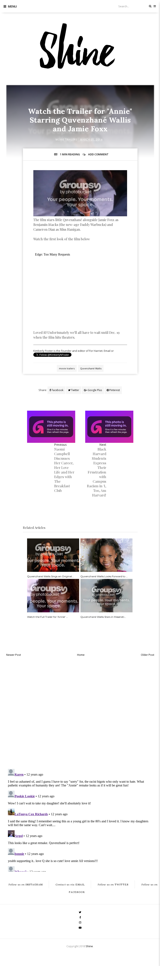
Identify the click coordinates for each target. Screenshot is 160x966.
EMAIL (70, 884)
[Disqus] (80, 711)
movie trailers (66, 139)
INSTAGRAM (26, 884)
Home (81, 655)
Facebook (57, 390)
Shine (89, 946)
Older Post (147, 655)
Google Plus (94, 390)
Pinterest (114, 390)
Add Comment (98, 154)
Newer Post (13, 655)
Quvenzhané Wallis (90, 368)
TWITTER (113, 884)
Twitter (74, 390)
